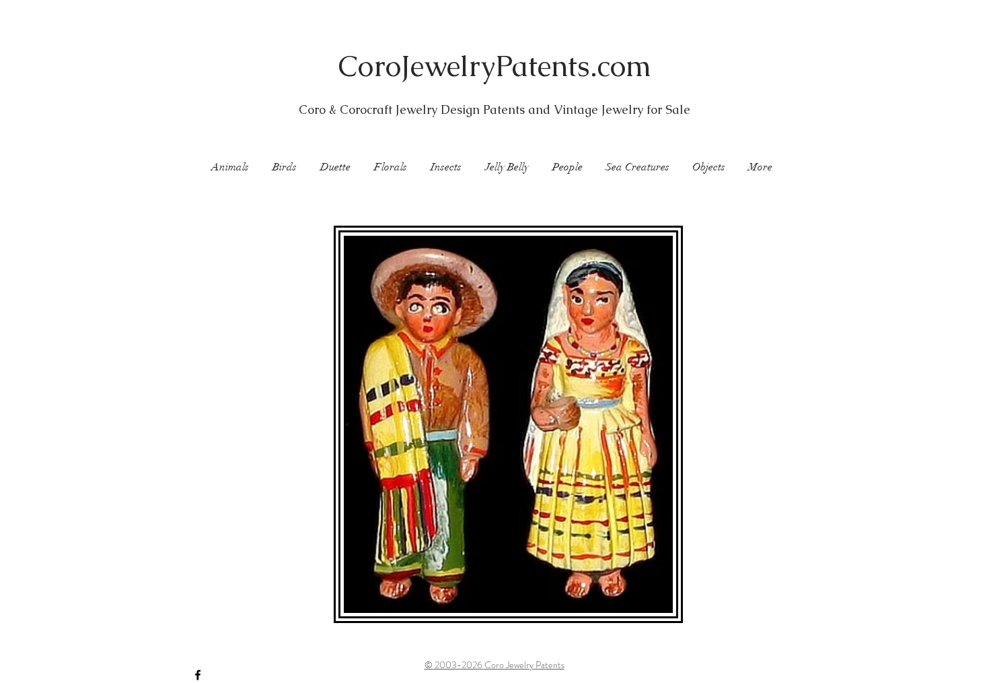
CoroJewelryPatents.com (494, 66)
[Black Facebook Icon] (198, 675)
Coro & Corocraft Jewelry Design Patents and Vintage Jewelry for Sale (494, 109)
